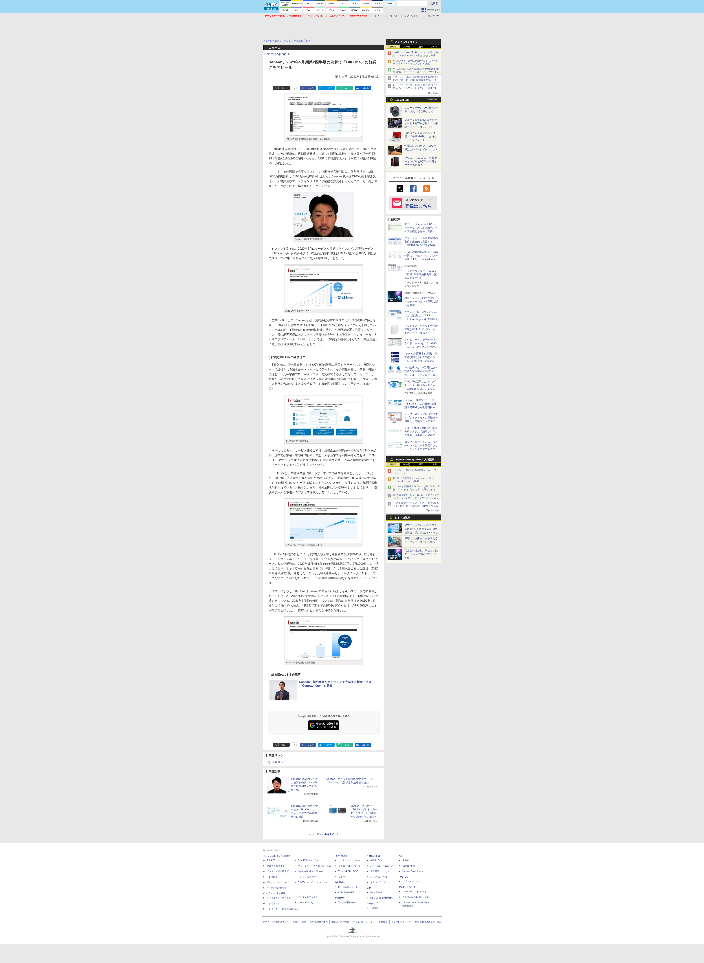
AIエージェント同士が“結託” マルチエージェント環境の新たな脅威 (421, 301)
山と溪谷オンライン (348, 887)
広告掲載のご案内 (319, 922)
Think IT (271, 860)
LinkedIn (365, 88)
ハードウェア (392, 15)
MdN (369, 888)
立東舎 (341, 877)
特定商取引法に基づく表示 (428, 922)
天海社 (405, 860)
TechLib (374, 908)
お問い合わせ (299, 922)
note (347, 88)
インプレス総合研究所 (278, 871)
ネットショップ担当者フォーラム (314, 866)
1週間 (420, 46)
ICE (400, 855)
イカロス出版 (373, 855)
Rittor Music (341, 855)
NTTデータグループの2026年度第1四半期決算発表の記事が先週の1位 (420, 274)
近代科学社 (340, 898)
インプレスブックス (308, 897)
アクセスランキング (406, 41)
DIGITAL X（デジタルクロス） (313, 882)
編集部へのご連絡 (340, 922)
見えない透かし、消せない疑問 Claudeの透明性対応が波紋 (421, 554)
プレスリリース (276, 762)
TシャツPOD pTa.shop (414, 891)
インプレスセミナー (308, 877)
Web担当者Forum (275, 866)
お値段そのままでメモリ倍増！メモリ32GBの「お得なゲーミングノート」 (420, 136)
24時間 (406, 46)
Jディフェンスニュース (381, 866)
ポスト (284, 88)
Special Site (402, 99)
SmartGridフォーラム (308, 860)
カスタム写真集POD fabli (415, 897)
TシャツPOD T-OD (348, 871)
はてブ (329, 88)
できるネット (273, 903)
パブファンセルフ (411, 881)
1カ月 (434, 46)
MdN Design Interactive (382, 898)
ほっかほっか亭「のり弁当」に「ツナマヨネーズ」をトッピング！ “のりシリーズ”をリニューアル (416, 497)
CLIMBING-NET (346, 892)
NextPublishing (305, 902)
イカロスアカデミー (380, 882)
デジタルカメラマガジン (279, 898)
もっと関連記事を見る (322, 834)
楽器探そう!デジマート (349, 866)
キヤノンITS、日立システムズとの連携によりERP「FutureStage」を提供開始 (420, 315)
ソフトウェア (411, 15)
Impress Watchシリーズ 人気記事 (414, 459)
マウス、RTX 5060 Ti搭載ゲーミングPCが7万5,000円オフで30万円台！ (420, 161)
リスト (295, 88)
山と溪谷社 (340, 882)
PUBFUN (403, 877)
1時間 (393, 46)
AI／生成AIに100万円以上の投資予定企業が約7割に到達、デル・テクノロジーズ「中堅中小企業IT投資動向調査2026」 (416, 71)
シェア (310, 88)
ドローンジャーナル (277, 882)
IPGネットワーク (407, 887)
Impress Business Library (310, 871)
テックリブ (372, 903)
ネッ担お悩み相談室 (277, 888)
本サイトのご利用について (276, 922)
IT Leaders (272, 877)
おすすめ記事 (402, 517)
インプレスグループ (401, 922)
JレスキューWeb (378, 877)
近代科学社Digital (347, 902)
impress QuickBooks (412, 871)
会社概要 (383, 922)
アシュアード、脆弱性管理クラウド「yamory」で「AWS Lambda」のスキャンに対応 (421, 343)
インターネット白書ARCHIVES (282, 909)
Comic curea (408, 866)
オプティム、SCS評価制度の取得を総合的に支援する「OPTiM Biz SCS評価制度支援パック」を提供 (416, 80)
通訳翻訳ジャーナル (380, 871)
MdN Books (376, 892)
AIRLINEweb (376, 860)
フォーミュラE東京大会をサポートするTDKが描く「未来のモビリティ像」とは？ (421, 123)
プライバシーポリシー (364, 922)
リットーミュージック (349, 860)
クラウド (376, 15)
